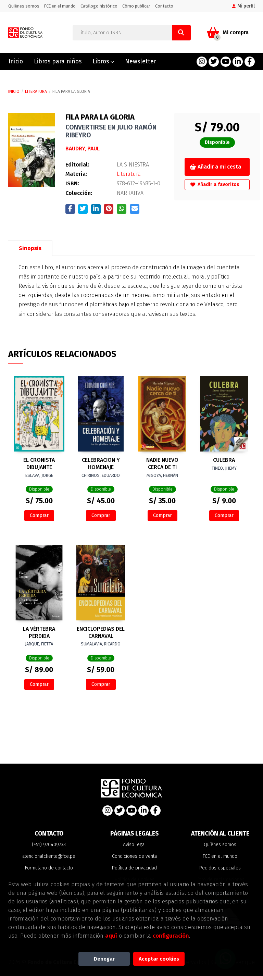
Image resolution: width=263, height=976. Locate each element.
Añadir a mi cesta (219, 166)
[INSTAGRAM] (202, 62)
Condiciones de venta (134, 856)
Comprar (39, 515)
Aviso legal (134, 845)
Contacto (164, 6)
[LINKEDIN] (238, 62)
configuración (171, 935)
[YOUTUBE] (226, 62)
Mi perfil (246, 6)
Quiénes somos (23, 6)
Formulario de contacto (49, 868)
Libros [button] (101, 61)
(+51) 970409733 (49, 845)
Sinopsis (30, 248)
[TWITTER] (214, 62)
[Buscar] (181, 32)
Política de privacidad (134, 868)
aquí (111, 935)
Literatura (36, 91)
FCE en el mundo (60, 6)
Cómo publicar (136, 6)
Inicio (14, 91)
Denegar (104, 959)
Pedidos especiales (220, 868)
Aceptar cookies (159, 959)
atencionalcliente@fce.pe (48, 856)
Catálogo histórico (98, 6)
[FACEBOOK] (250, 62)
